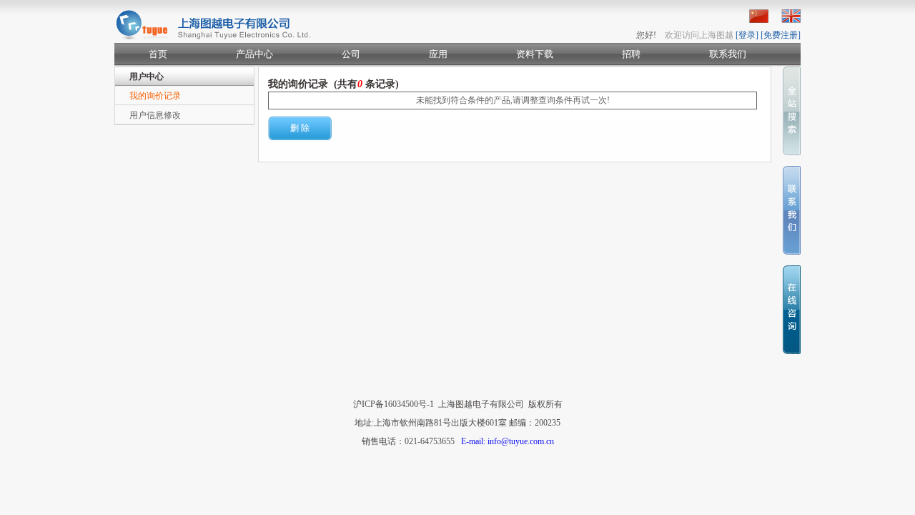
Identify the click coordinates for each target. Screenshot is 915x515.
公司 (351, 54)
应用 (438, 54)
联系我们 (727, 54)
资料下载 (534, 54)
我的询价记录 (155, 96)
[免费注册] (781, 35)
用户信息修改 (155, 115)
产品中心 (254, 54)
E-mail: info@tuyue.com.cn (507, 441)
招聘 (631, 54)
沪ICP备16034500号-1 (393, 404)
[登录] (747, 35)
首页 (158, 54)
